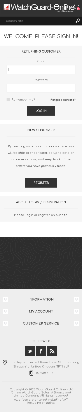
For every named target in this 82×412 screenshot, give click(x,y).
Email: (41, 61)
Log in (41, 111)
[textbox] (36, 21)
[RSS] (52, 351)
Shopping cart (76, 6)
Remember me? (23, 99)
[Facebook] (41, 351)
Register (41, 183)
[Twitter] (30, 351)
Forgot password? (63, 99)
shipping (48, 402)
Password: (41, 80)
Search (77, 21)
